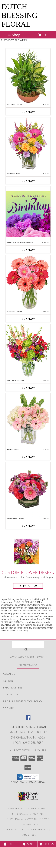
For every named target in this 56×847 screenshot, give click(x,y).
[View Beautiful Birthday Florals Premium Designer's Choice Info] (28, 213)
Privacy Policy (14, 829)
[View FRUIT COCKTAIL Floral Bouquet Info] (28, 145)
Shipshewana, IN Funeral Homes (27, 808)
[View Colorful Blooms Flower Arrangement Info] (28, 351)
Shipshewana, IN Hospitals (28, 813)
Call (10, 844)
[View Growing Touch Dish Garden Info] (28, 76)
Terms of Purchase (37, 829)
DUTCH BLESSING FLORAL (19, 15)
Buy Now (28, 112)
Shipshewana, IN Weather (22, 819)
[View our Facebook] (28, 719)
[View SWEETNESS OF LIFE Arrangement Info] (28, 489)
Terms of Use (28, 834)
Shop (16, 34)
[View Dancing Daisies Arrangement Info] (28, 282)
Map (29, 844)
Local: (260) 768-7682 (28, 743)
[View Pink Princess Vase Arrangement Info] (28, 420)
